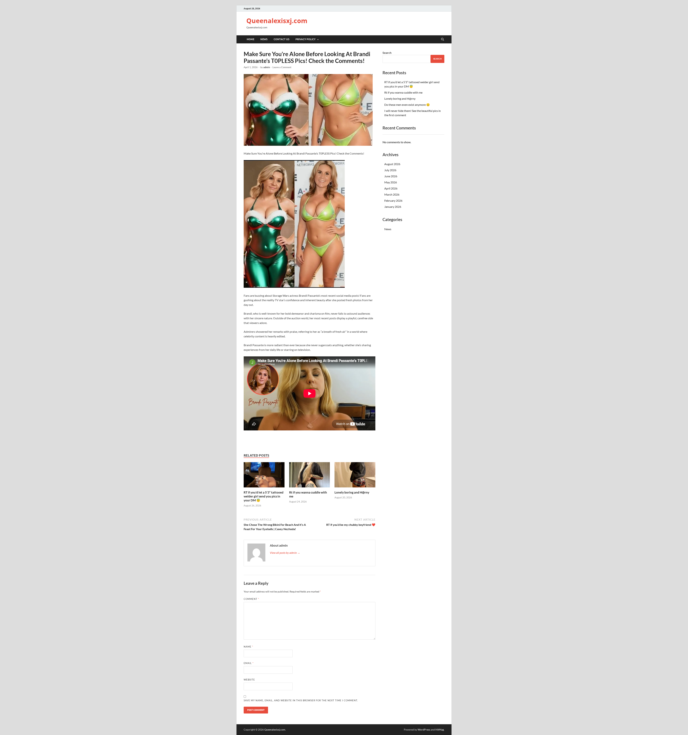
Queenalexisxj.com (276, 20)
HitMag (439, 729)
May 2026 (390, 182)
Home (250, 39)
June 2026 (390, 176)
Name (248, 646)
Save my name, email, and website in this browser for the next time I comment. (301, 700)
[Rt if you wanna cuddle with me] (309, 476)
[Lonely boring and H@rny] (355, 476)
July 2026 (390, 170)
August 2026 (392, 164)
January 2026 (392, 206)
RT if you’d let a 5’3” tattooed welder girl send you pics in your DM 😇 (263, 496)
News (263, 39)
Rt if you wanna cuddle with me (403, 92)
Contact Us (281, 39)
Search (387, 52)
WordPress (424, 729)
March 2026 (391, 194)
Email (249, 663)
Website (249, 679)
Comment (251, 599)
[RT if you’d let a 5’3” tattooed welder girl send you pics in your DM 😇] (264, 476)
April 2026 (390, 188)
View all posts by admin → (285, 552)
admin (266, 67)
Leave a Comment (282, 67)
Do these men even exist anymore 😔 (407, 104)
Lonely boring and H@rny (352, 492)
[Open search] (442, 39)
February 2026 (393, 200)
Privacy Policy (305, 39)
